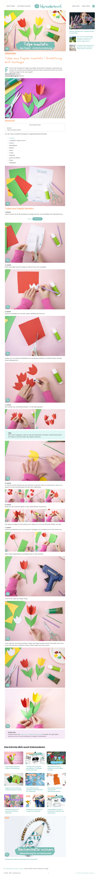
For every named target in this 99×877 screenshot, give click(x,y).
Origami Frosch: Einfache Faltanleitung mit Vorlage (13, 789)
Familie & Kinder (10, 6)
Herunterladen (37, 219)
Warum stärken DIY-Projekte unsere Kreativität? (81, 32)
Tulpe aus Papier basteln (14, 130)
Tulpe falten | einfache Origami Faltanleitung (12, 767)
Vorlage (11, 138)
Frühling (13, 53)
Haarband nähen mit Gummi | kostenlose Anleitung (12, 811)
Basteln (7, 53)
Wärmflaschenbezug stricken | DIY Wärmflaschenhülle (54, 789)
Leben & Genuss (86, 6)
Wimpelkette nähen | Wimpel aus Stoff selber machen (55, 768)
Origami (13, 753)
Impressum (91, 873)
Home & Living (75, 6)
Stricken (50, 774)
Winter (34, 774)
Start (4, 868)
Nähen (49, 753)
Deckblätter (30, 753)
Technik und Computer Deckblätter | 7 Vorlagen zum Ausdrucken (34, 768)
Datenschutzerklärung (82, 873)
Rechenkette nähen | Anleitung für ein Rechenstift (21, 859)
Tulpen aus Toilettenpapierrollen (31, 734)
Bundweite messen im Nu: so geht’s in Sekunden (34, 810)
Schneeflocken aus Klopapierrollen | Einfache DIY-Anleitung (34, 789)
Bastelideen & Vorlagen (23, 6)
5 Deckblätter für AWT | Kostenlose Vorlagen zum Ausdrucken (55, 811)
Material (9, 128)
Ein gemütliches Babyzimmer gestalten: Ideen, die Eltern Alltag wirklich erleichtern (85, 47)
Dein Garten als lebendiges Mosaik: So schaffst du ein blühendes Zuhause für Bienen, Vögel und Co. (85, 39)
